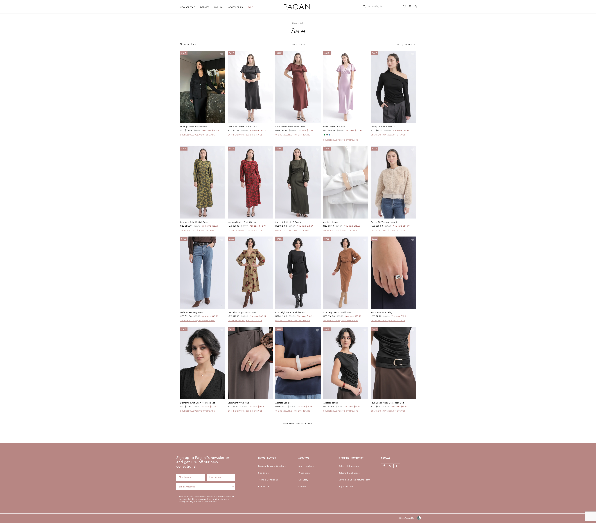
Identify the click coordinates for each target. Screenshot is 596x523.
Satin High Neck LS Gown (288, 222)
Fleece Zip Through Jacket (384, 222)
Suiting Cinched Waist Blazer (194, 127)
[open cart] (415, 7)
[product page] (202, 87)
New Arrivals (187, 7)
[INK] (330, 135)
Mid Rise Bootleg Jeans (191, 312)
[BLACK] (327, 135)
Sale (250, 7)
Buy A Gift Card (346, 487)
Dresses (204, 7)
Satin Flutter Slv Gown (334, 127)
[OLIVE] (324, 135)
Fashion (218, 7)
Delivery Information (349, 466)
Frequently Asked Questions (272, 466)
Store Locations (306, 466)
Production (304, 473)
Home (294, 23)
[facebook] (384, 465)
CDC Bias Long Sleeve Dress (242, 312)
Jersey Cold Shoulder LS (383, 127)
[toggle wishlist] (222, 54)
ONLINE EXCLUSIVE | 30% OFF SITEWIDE (197, 135)
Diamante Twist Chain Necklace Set (197, 403)
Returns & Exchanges (349, 473)
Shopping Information (351, 458)
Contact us (263, 487)
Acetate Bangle (330, 222)
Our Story (303, 480)
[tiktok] (397, 465)
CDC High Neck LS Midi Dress (290, 312)
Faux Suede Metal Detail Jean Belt (387, 403)
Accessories (235, 7)
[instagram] (390, 465)
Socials (385, 458)
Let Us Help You (267, 458)
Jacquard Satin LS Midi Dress (194, 222)
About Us (303, 458)
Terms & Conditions (268, 480)
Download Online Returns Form (354, 480)
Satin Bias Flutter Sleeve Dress (242, 127)
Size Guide (263, 473)
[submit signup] (231, 486)
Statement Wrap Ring (381, 312)
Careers (302, 487)
